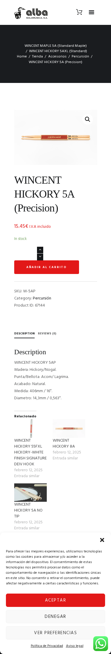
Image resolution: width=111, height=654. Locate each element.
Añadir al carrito (46, 267)
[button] (102, 540)
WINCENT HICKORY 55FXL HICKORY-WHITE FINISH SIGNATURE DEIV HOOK (30, 452)
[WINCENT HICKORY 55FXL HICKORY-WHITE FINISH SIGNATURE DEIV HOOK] (30, 428)
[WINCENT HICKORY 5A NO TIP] (30, 492)
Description (24, 333)
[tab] (24, 334)
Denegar (55, 616)
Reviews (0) (47, 333)
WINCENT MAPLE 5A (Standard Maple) (56, 46)
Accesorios (57, 56)
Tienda (37, 56)
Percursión (80, 56)
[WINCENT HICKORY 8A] (69, 428)
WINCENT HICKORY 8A (64, 443)
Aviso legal (74, 646)
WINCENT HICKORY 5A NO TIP (28, 510)
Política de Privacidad (47, 646)
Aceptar (55, 600)
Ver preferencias (55, 633)
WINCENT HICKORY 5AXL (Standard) (58, 51)
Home (22, 56)
